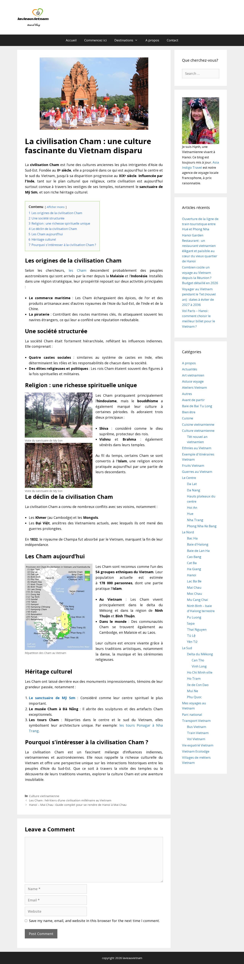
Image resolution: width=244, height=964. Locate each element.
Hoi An (192, 507)
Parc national (192, 714)
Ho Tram (194, 678)
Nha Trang (195, 520)
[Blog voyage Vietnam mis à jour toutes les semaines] (33, 17)
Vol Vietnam (196, 739)
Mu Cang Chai (197, 599)
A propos (152, 40)
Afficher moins (56, 207)
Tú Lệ (191, 635)
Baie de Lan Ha (198, 550)
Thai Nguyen (196, 629)
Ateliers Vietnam (194, 387)
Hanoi (191, 575)
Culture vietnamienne (44, 796)
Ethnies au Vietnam (196, 448)
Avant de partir (193, 400)
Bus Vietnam (196, 727)
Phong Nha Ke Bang (202, 526)
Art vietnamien (193, 375)
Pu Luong (194, 617)
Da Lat (192, 484)
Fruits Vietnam (193, 465)
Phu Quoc (194, 697)
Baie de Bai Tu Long (197, 406)
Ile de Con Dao (198, 685)
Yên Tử (192, 641)
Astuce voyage (193, 381)
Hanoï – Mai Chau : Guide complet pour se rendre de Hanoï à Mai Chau (77, 805)
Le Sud (187, 648)
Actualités (189, 369)
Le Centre (189, 478)
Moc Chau (194, 593)
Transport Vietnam (196, 720)
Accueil (71, 40)
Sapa (191, 623)
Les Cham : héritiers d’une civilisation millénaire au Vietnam (70, 800)
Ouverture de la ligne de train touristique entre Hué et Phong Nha (200, 224)
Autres (187, 394)
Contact (172, 40)
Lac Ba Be (194, 581)
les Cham (77, 270)
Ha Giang (194, 569)
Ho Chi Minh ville (199, 672)
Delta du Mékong (200, 654)
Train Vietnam (198, 733)
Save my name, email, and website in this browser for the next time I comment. (94, 920)
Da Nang (193, 490)
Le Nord (188, 532)
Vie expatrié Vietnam (197, 745)
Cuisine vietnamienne (198, 424)
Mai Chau (194, 587)
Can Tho (198, 660)
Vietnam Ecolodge (195, 751)
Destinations (123, 40)
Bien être (188, 412)
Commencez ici (95, 40)
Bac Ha (192, 538)
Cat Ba (192, 563)
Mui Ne (192, 691)
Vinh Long (199, 666)
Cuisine (187, 418)
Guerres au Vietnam (197, 471)
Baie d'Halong (197, 544)
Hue (190, 513)
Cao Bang (194, 557)
